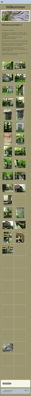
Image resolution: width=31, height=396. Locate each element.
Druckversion (6, 390)
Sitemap (11, 390)
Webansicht (26, 390)
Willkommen (15, 7)
